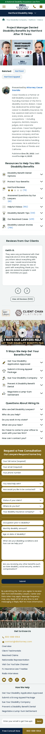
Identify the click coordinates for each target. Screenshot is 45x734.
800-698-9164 (33, 730)
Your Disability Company (17, 20)
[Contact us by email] (40, 7)
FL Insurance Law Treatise (15, 668)
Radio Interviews (10, 673)
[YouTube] (4, 680)
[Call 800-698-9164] (33, 7)
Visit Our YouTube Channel (15, 664)
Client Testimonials (11, 650)
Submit (22, 581)
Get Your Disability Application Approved (22, 693)
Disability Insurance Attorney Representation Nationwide (22, 6)
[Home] (3, 20)
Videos (40, 20)
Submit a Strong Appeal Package (18, 697)
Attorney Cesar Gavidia (27, 89)
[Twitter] (24, 680)
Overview (6, 646)
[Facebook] (17, 680)
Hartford (32, 20)
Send (39, 721)
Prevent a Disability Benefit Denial (19, 706)
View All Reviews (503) (22, 299)
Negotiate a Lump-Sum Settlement (19, 711)
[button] (4, 7)
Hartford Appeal (12, 76)
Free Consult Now (11, 730)
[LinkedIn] (10, 680)
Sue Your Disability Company (16, 702)
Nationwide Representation (15, 659)
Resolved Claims (10, 655)
